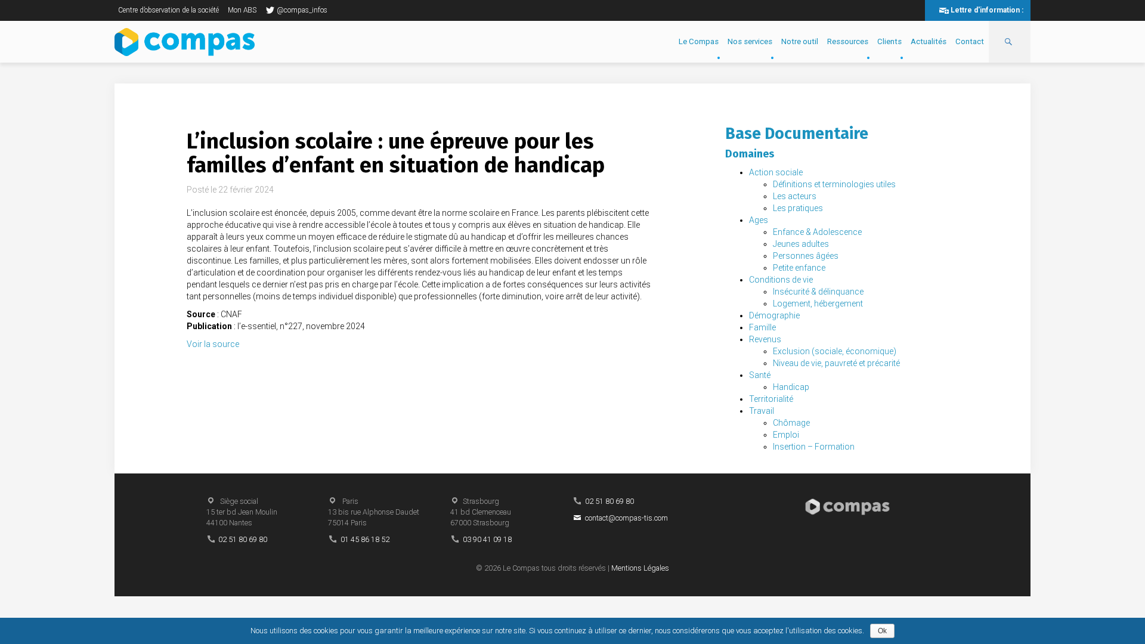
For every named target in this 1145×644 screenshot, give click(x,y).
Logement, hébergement (818, 303)
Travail (761, 411)
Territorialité (771, 399)
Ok (882, 631)
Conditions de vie (781, 279)
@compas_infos (302, 10)
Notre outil (799, 41)
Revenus (765, 339)
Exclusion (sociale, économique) (834, 351)
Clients (889, 41)
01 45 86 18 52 (365, 539)
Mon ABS (242, 10)
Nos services (750, 41)
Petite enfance (799, 268)
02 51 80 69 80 (242, 539)
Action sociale (776, 172)
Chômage (791, 423)
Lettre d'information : (987, 10)
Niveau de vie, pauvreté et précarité (836, 363)
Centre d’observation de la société (168, 10)
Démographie (774, 315)
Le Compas (699, 41)
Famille (762, 327)
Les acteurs (794, 196)
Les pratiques (798, 208)
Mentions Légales (640, 568)
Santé (759, 375)
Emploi (786, 434)
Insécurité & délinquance (818, 291)
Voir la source (213, 344)
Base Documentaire (796, 133)
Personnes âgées (805, 256)
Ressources (847, 41)
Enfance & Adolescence (817, 232)
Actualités (928, 41)
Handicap (791, 387)
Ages (758, 220)
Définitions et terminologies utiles (834, 184)
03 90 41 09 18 (487, 539)
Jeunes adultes (801, 244)
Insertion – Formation (814, 446)
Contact (969, 41)
